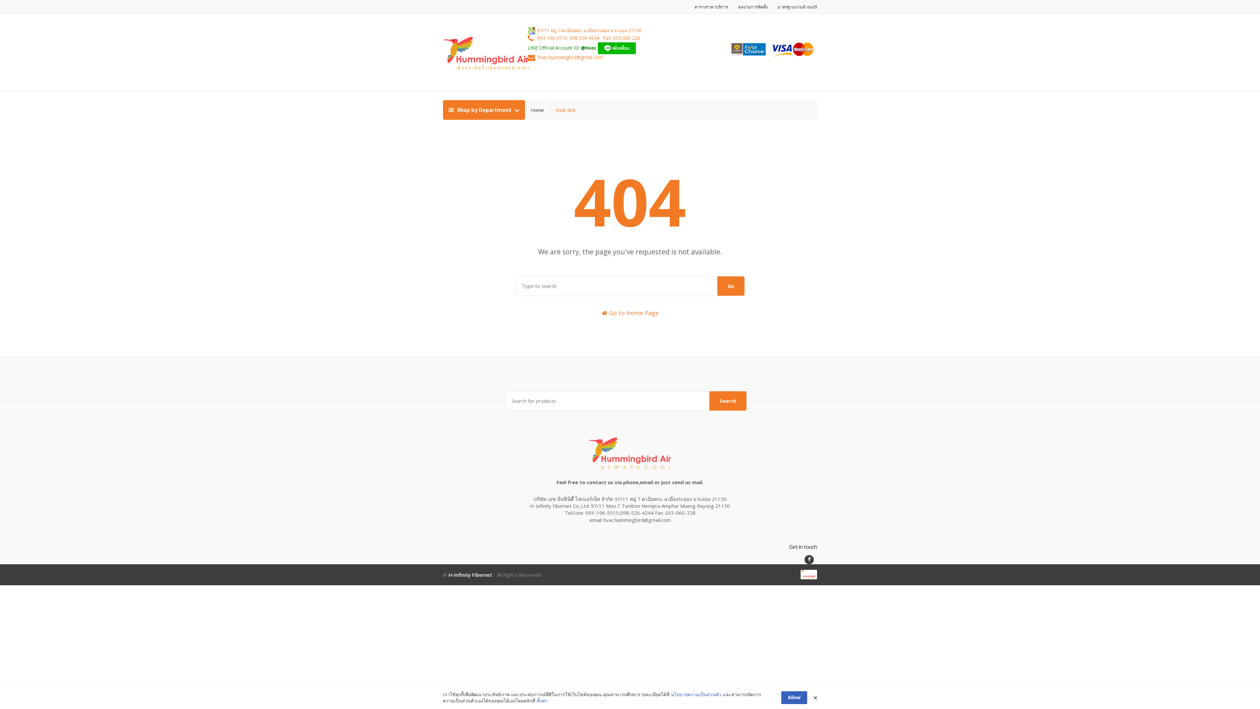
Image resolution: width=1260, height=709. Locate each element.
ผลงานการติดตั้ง (753, 7)
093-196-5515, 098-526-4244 (568, 38)
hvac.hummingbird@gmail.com (570, 57)
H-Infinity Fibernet (470, 574)
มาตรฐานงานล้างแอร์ (797, 7)
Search (728, 400)
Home (537, 110)
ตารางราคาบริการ (711, 7)
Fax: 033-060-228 (621, 38)
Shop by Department (484, 110)
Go (730, 286)
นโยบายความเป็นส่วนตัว (696, 694)
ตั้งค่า (542, 701)
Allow (794, 697)
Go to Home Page (633, 313)
